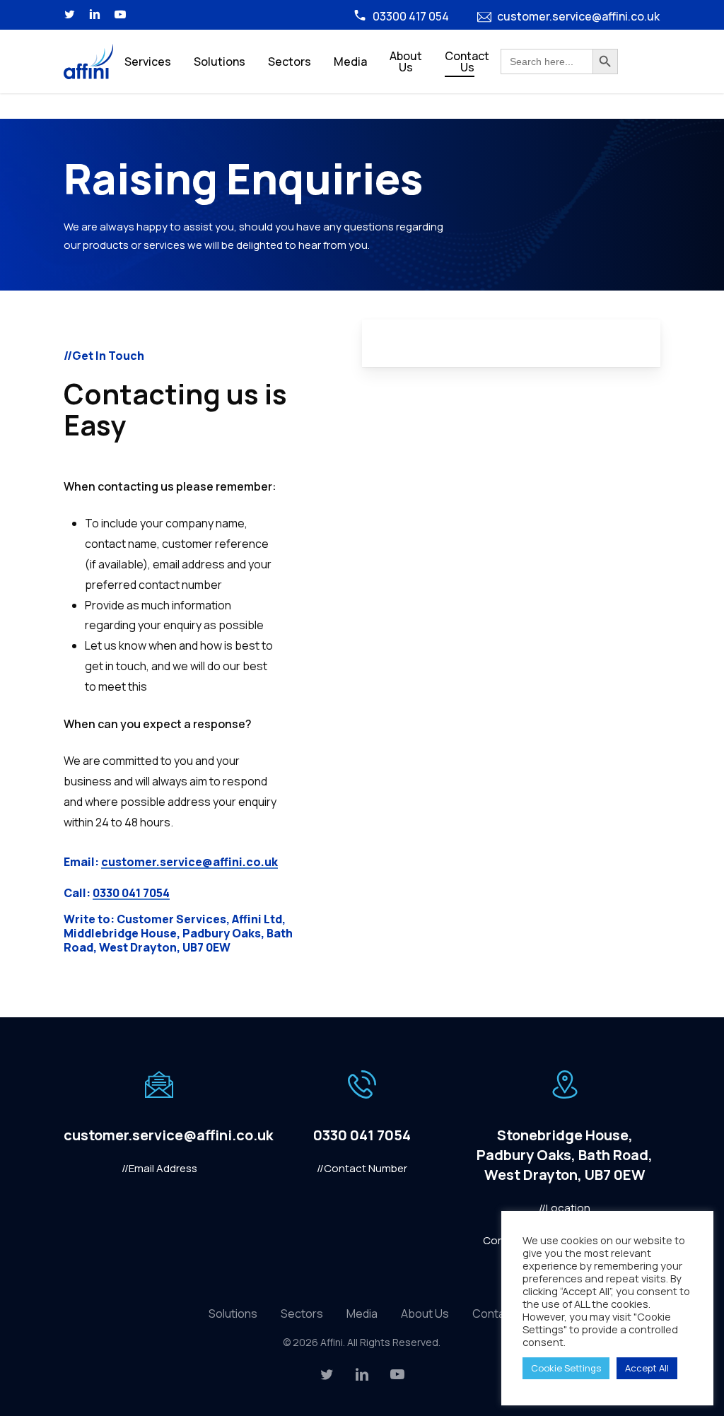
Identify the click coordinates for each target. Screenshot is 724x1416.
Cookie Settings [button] (566, 1368)
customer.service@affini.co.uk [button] (189, 862)
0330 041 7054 (362, 1135)
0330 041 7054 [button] (131, 893)
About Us (425, 1313)
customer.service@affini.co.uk (578, 16)
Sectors (302, 1313)
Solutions (233, 1313)
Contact (493, 1313)
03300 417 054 (411, 16)
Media (362, 1313)
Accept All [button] (647, 1368)
